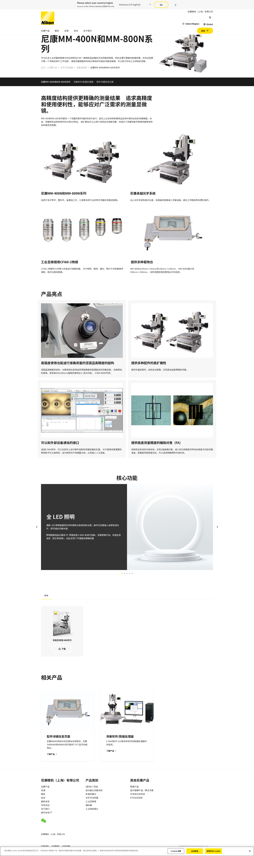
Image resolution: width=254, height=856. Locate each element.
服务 (43, 794)
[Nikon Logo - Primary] (47, 18)
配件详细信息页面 (105, 81)
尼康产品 (45, 786)
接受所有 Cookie (213, 851)
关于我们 (45, 808)
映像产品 (134, 786)
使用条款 (56, 846)
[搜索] (210, 18)
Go (161, 4)
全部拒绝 (194, 851)
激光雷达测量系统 (94, 790)
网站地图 (67, 846)
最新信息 (45, 801)
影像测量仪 (91, 794)
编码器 (89, 805)
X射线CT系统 (92, 786)
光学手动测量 (92, 797)
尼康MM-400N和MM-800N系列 (55, 81)
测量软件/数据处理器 (83, 81)
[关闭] (250, 851)
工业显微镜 (91, 801)
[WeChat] (43, 820)
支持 (43, 797)
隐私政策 (45, 846)
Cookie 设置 (176, 851)
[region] (127, 851)
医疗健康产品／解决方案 (141, 790)
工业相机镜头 (92, 808)
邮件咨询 (45, 812)
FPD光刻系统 (136, 797)
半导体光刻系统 (137, 794)
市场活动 (45, 805)
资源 (43, 790)
